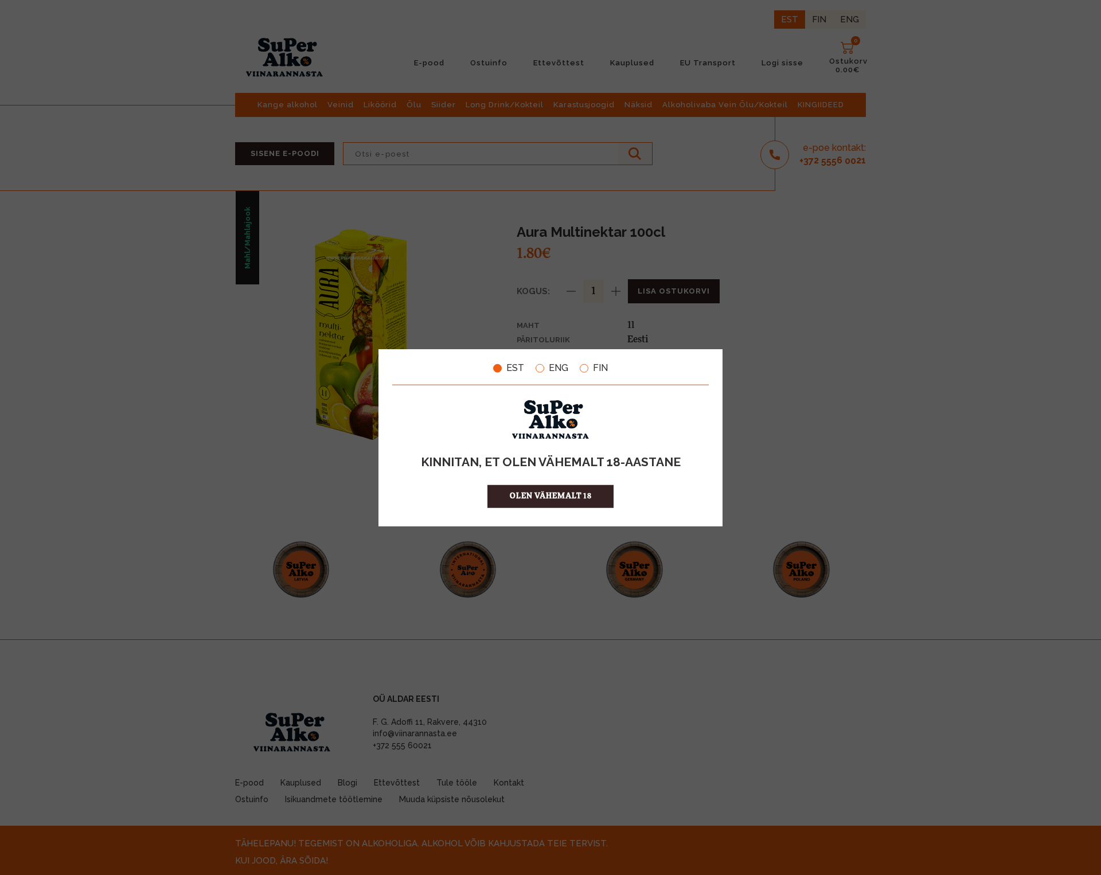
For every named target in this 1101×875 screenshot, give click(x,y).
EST (515, 368)
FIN (600, 368)
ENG (558, 368)
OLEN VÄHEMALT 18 (551, 495)
